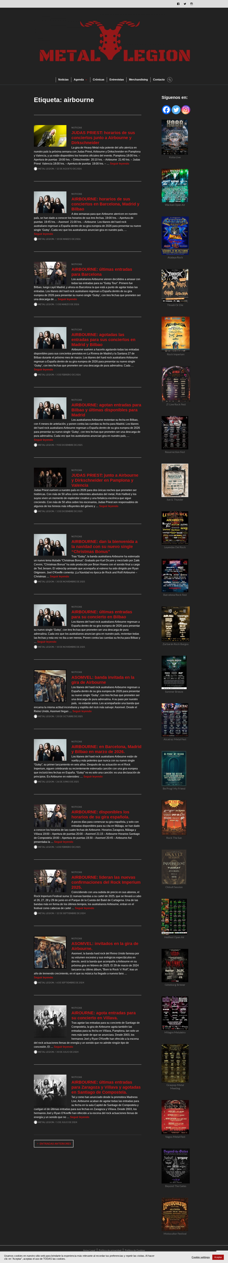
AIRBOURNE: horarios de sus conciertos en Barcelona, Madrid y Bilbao (105, 204)
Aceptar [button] (218, 1257)
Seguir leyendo (119, 163)
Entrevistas (116, 79)
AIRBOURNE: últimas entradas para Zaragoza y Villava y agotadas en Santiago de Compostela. (106, 1087)
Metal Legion (46, 168)
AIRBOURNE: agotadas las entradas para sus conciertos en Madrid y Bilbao (103, 339)
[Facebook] (166, 109)
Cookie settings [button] (201, 1257)
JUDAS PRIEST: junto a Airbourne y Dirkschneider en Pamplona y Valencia (104, 480)
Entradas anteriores (55, 1143)
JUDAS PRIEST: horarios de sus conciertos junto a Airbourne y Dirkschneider (103, 137)
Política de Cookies (135, 1250)
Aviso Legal (89, 1250)
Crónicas (98, 79)
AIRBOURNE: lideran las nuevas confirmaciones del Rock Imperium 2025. (106, 882)
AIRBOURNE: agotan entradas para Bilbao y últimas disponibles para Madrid (106, 410)
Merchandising (138, 79)
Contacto (159, 79)
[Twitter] (176, 109)
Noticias (63, 79)
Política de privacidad (110, 1250)
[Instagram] (185, 109)
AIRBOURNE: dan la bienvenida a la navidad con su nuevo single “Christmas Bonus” (104, 546)
